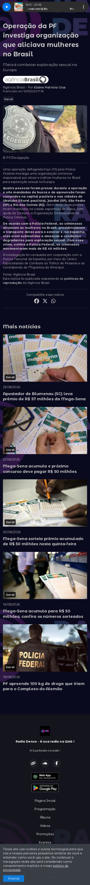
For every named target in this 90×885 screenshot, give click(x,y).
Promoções (45, 834)
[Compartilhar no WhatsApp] (53, 301)
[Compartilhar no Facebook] (36, 301)
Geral (8, 99)
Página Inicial (45, 801)
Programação (44, 809)
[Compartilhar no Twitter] (45, 301)
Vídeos (45, 826)
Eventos (45, 842)
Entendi (13, 878)
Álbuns (45, 817)
